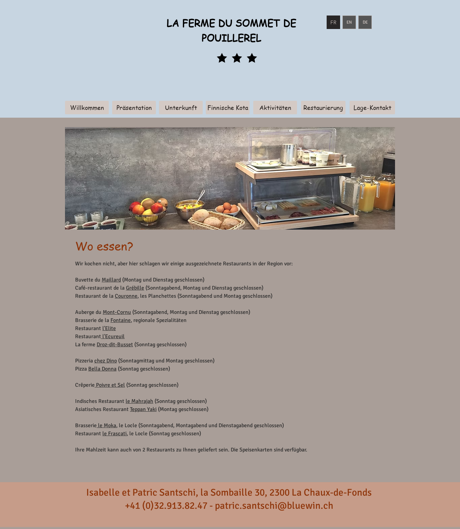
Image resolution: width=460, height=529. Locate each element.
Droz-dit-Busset (115, 344)
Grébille (135, 288)
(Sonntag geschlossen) (160, 344)
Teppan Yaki (143, 409)
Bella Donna (102, 368)
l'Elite (109, 328)
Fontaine (120, 320)
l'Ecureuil (113, 336)
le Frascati (114, 433)
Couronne (126, 296)
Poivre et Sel (110, 385)
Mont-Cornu (117, 312)
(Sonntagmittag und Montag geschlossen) (166, 360)
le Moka (106, 425)
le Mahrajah (139, 401)
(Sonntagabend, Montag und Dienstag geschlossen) (203, 288)
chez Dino (105, 360)
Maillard (111, 279)
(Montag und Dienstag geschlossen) (162, 279)
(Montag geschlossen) (182, 409)
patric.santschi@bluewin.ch (274, 505)
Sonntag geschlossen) (153, 385)
